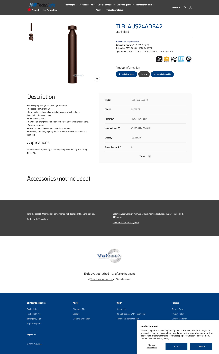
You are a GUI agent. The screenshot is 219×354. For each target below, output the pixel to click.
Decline (201, 346)
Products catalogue (114, 10)
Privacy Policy (163, 338)
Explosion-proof (124, 5)
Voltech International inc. (101, 279)
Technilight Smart (144, 5)
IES (145, 74)
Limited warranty (179, 319)
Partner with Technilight (37, 219)
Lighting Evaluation (81, 319)
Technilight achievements (127, 319)
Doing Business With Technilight (130, 314)
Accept (177, 346)
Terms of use (177, 309)
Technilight (70, 5)
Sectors (76, 314)
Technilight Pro (86, 5)
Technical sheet (127, 74)
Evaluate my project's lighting (126, 222)
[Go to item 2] (31, 37)
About (98, 10)
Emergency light (104, 5)
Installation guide (164, 74)
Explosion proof (34, 323)
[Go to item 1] (31, 27)
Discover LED (79, 309)
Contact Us (121, 309)
